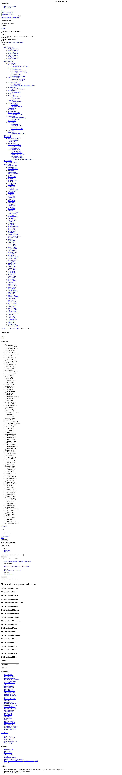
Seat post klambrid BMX (18, 117)
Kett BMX (11, 130)
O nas (6, 756)
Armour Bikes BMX (14, 173)
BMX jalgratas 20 (13, 55)
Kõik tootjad (7, 164)
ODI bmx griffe (15, 84)
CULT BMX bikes (9, 692)
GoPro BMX (11, 218)
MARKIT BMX (12, 252)
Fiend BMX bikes (9, 676)
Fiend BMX (11, 209)
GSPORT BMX (12, 220)
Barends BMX (12, 63)
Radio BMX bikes (9, 694)
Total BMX (11, 314)
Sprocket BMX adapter (18, 89)
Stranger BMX (12, 302)
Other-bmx (7, 700)
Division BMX (12, 191)
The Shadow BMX (13, 313)
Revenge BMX (12, 281)
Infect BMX (11, 228)
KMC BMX (11, 241)
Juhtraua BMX (12, 111)
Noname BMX (12, 263)
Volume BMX (12, 324)
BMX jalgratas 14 (13, 50)
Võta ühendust (8, 754)
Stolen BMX (11, 300)
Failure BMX (11, 202)
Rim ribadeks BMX (17, 101)
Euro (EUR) (7, 8)
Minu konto (4, 733)
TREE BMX (11, 318)
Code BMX (11, 185)
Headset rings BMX (17, 114)
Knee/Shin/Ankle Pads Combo (20, 66)
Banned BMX (12, 177)
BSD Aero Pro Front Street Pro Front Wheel (16, 566)
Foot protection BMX (14, 149)
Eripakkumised (8, 749)
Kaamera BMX (12, 90)
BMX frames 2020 (9, 721)
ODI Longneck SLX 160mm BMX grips (23, 85)
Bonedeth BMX (12, 180)
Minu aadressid (8, 739)
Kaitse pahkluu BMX (17, 157)
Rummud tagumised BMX (18, 71)
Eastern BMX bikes (9, 729)
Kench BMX (11, 229)
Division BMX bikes (10, 708)
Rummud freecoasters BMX (19, 73)
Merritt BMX (11, 255)
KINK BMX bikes (9, 691)
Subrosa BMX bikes (10, 727)
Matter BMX (11, 141)
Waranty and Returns (10, 757)
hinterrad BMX (15, 98)
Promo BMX (8, 161)
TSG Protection (12, 319)
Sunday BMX (12, 308)
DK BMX (11, 193)
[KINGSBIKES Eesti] (7, 14)
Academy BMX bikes (10, 705)
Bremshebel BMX (16, 125)
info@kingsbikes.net (14, 772)
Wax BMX (14, 105)
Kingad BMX (8, 135)
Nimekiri (6, 552)
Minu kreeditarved (9, 738)
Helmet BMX (15, 140)
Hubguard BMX (16, 74)
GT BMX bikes (8, 675)
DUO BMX (11, 196)
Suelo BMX (11, 306)
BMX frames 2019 (9, 723)
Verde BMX (11, 322)
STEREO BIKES (13, 297)
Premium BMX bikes (10, 695)
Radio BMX (11, 278)
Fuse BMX (11, 215)
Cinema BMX (12, 183)
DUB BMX (11, 194)
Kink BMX (11, 239)
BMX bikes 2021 (9, 686)
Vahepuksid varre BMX (18, 79)
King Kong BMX (13, 234)
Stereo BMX (11, 298)
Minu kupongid (8, 743)
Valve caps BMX (16, 92)
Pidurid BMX (12, 122)
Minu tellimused (8, 736)
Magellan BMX (12, 249)
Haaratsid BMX (12, 82)
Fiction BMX (11, 207)
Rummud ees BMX (17, 69)
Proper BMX (11, 274)
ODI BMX (11, 265)
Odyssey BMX (12, 266)
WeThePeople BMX (13, 326)
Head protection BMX (14, 138)
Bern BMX (11, 178)
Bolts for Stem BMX (17, 81)
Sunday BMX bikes (10, 681)
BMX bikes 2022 (9, 710)
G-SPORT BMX (13, 217)
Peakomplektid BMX (14, 113)
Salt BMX (11, 282)
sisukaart (6, 762)
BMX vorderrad (16, 97)
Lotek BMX (11, 244)
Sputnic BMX (12, 295)
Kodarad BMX (12, 121)
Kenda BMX (11, 231)
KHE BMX (11, 233)
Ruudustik (7, 550)
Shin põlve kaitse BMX (18, 154)
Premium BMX (12, 270)
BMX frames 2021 (9, 678)
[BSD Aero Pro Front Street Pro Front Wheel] (17, 561)
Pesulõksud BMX (13, 103)
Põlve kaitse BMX (16, 156)
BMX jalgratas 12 (13, 49)
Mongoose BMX (13, 260)
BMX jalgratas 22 (13, 57)
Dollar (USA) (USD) (10, 6)
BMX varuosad (8, 61)
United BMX (11, 321)
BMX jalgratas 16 (13, 52)
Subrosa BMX (12, 305)
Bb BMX (10, 93)
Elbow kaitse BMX (16, 153)
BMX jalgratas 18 (13, 53)
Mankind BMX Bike (10, 699)
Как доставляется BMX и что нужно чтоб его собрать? (21, 761)
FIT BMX (11, 210)
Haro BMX (11, 225)
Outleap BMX (12, 268)
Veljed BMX (11, 100)
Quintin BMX (12, 276)
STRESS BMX (12, 303)
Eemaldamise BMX (13, 77)
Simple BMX (11, 289)
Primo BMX (11, 271)
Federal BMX (12, 205)
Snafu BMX (11, 292)
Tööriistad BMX (9, 711)
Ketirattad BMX (12, 87)
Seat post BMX (15, 119)
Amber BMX (11, 170)
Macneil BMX (12, 246)
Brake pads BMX (16, 127)
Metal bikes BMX (13, 257)
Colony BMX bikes (9, 707)
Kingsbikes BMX (13, 237)
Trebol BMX (11, 316)
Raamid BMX (8, 60)
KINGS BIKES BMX (14, 236)
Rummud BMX (12, 68)
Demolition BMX (13, 189)
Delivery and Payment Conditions (13, 759)
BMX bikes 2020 (9, 687)
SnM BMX (11, 294)
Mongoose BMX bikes (10, 726)
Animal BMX (12, 172)
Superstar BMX (12, 310)
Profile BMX (11, 273)
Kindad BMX (15, 148)
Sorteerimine (4, 555)
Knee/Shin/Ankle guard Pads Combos (22, 159)
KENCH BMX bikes (10, 703)
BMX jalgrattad (8, 47)
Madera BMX (12, 247)
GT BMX (10, 221)
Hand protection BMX (14, 145)
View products (5, 536)
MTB (5, 697)
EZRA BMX (11, 201)
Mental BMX (11, 254)
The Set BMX (12, 311)
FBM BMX (11, 204)
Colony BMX (12, 186)
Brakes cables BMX (17, 129)
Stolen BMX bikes (9, 683)
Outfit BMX (7, 137)
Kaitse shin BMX (16, 151)
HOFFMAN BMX (13, 226)
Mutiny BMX (12, 262)
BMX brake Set (15, 124)
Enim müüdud (8, 753)
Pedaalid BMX (12, 108)
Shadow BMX (12, 287)
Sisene (2, 11)
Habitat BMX (12, 223)
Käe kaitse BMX (16, 146)
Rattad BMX (11, 95)
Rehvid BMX (12, 109)
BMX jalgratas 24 (13, 58)
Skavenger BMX (13, 290)
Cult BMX (11, 188)
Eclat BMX (11, 199)
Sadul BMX (11, 116)
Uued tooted (7, 751)
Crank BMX (11, 132)
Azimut (10, 175)
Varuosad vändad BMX (18, 76)
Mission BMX (12, 258)
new (5, 719)
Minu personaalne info (10, 741)
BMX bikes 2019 (9, 689)
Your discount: (6, 12)
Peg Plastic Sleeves (16, 106)
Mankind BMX (12, 250)
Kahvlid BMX (12, 65)
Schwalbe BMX (12, 286)
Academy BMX (12, 165)
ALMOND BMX (13, 169)
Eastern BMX (12, 197)
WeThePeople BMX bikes (11, 679)
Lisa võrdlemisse (9, 574)
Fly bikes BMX (12, 213)
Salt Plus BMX (12, 284)
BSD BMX (11, 181)
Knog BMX (11, 242)
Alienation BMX (12, 167)
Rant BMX (11, 279)
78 (5, 684)
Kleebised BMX (12, 162)
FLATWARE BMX (13, 212)
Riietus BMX (8, 713)
